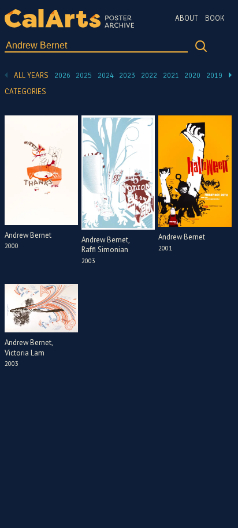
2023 (127, 75)
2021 (171, 75)
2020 (192, 75)
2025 (84, 75)
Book (214, 18)
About (186, 18)
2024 (106, 75)
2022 (149, 75)
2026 (62, 75)
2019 (214, 75)
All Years (31, 75)
